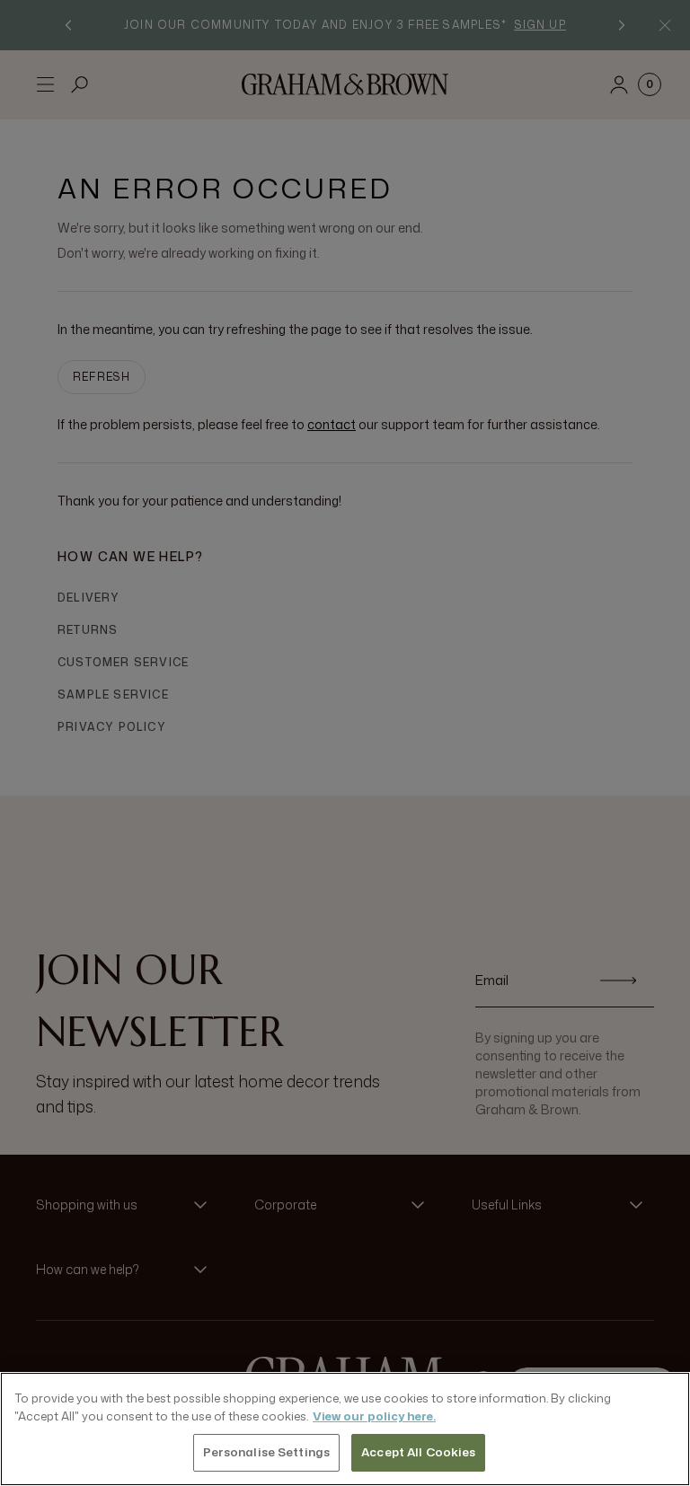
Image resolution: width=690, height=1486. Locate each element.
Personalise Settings (267, 1452)
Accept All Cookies (418, 1452)
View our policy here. (374, 1416)
